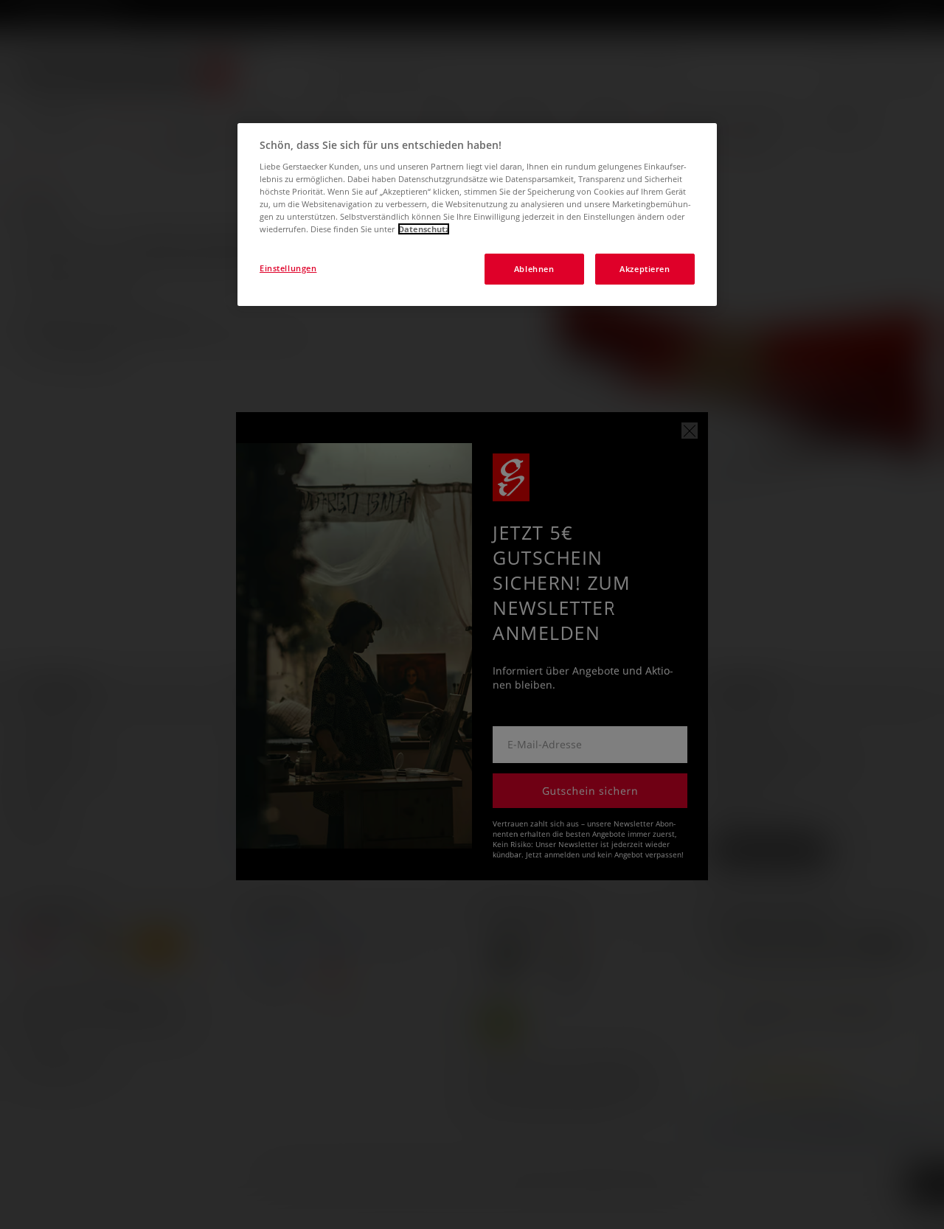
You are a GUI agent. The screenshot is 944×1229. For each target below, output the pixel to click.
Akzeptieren (645, 268)
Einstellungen (288, 268)
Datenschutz (423, 228)
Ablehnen (534, 268)
